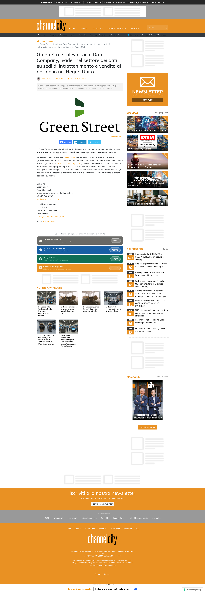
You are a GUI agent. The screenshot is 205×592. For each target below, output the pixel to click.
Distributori (97, 28)
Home (74, 28)
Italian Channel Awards (114, 2)
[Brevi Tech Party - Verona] (147, 143)
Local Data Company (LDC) (68, 163)
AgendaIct (156, 518)
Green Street (69, 157)
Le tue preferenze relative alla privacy (112, 589)
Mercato (135, 28)
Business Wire (46, 79)
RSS (137, 528)
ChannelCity (61, 2)
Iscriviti (115, 240)
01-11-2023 (60, 79)
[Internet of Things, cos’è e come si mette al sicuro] (113, 298)
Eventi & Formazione (117, 28)
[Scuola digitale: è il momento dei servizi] (147, 198)
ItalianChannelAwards (138, 518)
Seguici (115, 259)
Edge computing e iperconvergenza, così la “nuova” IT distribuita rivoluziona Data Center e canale (46, 339)
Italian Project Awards (138, 2)
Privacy (107, 574)
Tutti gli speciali (160, 112)
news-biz (51, 41)
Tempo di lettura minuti (77, 79)
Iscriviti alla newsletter (103, 504)
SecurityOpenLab (93, 2)
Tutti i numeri (161, 377)
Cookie (97, 574)
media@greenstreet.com (48, 199)
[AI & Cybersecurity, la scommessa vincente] (147, 124)
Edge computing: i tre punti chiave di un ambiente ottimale (91, 309)
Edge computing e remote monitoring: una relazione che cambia (69, 310)
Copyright (115, 528)
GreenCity (105, 518)
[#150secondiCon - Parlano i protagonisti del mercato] (147, 179)
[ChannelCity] (51, 25)
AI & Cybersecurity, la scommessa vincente (147, 130)
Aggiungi (115, 250)
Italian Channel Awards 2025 (140, 35)
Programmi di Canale (58, 35)
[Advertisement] (102, 479)
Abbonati (115, 268)
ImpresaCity (76, 2)
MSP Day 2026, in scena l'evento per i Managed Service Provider (144, 165)
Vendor (83, 28)
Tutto (165, 249)
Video (73, 35)
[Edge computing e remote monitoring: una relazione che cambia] (68, 298)
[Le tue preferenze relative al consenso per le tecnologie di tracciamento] (192, 590)
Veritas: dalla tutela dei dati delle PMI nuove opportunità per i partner (45, 311)
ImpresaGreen (119, 518)
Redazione (103, 528)
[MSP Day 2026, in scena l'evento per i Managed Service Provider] (147, 161)
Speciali (78, 528)
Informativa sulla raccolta (79, 589)
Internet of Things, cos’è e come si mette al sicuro (113, 309)
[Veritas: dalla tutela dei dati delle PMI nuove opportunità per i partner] (46, 298)
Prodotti (82, 35)
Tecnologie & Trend (97, 35)
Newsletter (162, 35)
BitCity (47, 518)
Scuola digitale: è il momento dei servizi (145, 203)
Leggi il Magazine (147, 427)
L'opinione (42, 35)
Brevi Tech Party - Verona (139, 148)
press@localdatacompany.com (50, 216)
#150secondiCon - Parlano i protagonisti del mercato (146, 184)
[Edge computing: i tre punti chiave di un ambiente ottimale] (91, 298)
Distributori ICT (114, 35)
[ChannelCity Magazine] (148, 400)
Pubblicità (127, 528)
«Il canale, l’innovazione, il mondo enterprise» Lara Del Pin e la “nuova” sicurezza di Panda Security (68, 340)
